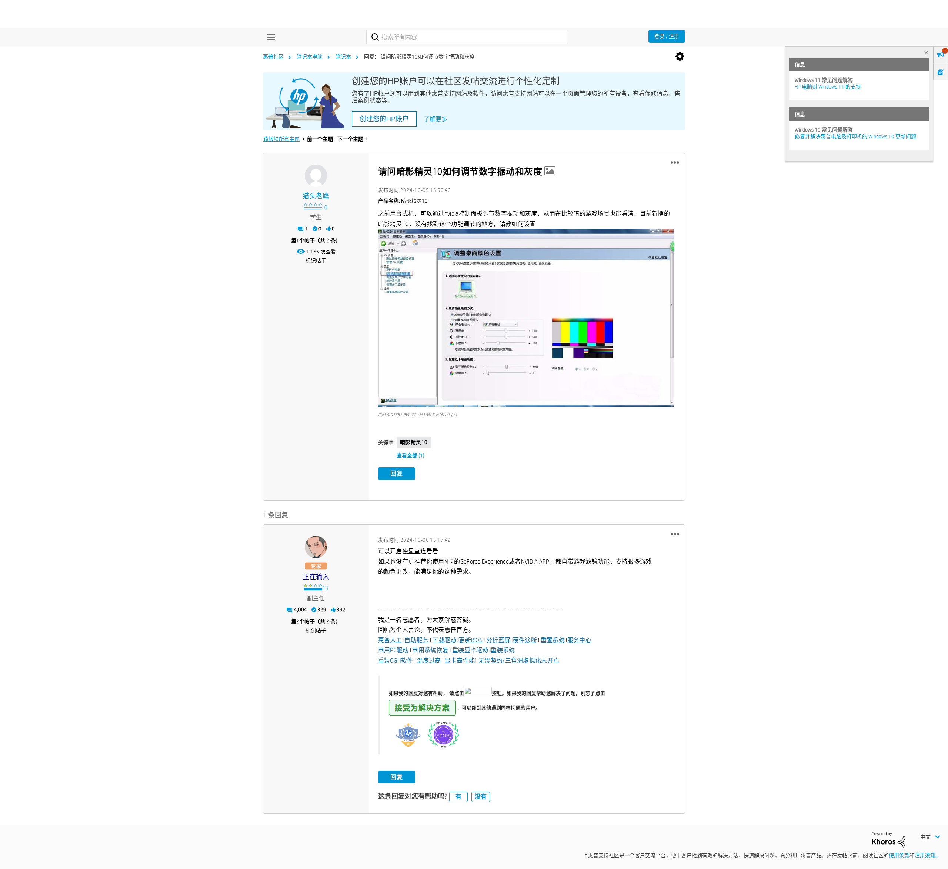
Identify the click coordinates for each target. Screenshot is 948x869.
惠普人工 (390, 640)
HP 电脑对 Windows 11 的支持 (828, 86)
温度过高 (429, 660)
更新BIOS (471, 640)
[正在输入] (316, 547)
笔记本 (343, 56)
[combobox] (466, 37)
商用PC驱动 (393, 650)
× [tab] (926, 52)
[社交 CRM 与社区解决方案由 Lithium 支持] (888, 839)
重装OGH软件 (395, 660)
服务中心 (579, 640)
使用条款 (899, 855)
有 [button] (458, 796)
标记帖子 (316, 260)
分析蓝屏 (498, 640)
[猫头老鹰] (316, 176)
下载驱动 (444, 640)
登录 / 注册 (666, 36)
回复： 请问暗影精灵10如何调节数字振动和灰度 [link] (419, 56)
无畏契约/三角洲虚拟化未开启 (518, 660)
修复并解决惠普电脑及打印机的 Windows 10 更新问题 (855, 136)
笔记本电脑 (310, 56)
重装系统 (503, 650)
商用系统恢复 (430, 650)
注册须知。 (928, 855)
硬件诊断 (525, 640)
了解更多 (435, 119)
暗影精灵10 (414, 442)
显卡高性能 (460, 660)
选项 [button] (680, 56)
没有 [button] (481, 796)
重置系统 (553, 640)
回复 (396, 473)
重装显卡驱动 (470, 650)
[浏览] (269, 37)
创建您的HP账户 (384, 119)
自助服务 (416, 640)
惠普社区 (273, 56)
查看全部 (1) (410, 455)
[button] (674, 163)
